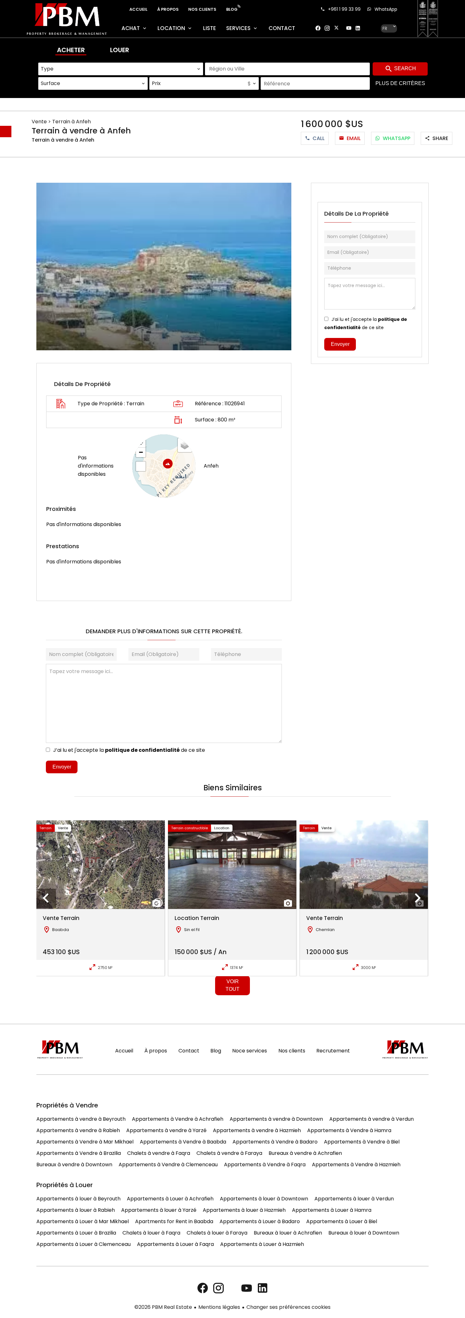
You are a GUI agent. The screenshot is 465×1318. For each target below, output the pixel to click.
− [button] (141, 452)
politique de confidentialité (142, 750)
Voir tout (232, 985)
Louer (119, 50)
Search (404, 68)
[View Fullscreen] (141, 466)
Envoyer (62, 766)
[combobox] (120, 69)
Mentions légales (219, 1307)
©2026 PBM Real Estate (163, 1307)
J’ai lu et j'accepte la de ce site (129, 750)
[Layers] (185, 445)
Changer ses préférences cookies (288, 1307)
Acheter (71, 50)
